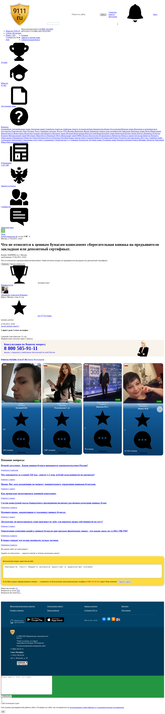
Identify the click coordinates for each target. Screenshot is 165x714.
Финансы (121, 140)
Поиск (30, 359)
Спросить (21, 452)
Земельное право (138, 131)
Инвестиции (18, 133)
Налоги (85, 136)
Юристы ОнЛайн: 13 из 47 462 (14, 359)
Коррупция (120, 133)
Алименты (50, 129)
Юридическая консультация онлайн (51, 26)
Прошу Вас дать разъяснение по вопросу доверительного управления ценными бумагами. (48, 484)
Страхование (48, 140)
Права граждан (74, 138)
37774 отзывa (44, 316)
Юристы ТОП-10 (13, 31)
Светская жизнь (133, 138)
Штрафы (142, 140)
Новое (10, 35)
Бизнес (107, 129)
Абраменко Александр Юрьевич (14, 295)
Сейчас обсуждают (13, 33)
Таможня (75, 140)
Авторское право (38, 129)
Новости (147, 136)
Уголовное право (109, 140)
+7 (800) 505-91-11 (17, 649)
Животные (79, 131)
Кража (134, 133)
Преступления (87, 138)
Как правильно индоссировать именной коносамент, (28, 493)
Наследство (94, 136)
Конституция (91, 133)
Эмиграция (159, 140)
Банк (91, 129)
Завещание (94, 131)
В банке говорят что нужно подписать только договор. (30, 540)
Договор (30, 131)
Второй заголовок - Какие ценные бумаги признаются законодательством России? (44, 465)
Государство (6, 131)
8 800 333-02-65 (92, 582)
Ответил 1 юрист (8, 479)
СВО (142, 138)
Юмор (4, 142)
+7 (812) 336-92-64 (17, 655)
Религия (122, 138)
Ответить (5, 264)
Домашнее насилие (48, 131)
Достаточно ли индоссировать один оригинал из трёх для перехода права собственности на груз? (52, 521)
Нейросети (116, 136)
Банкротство (98, 129)
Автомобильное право (21, 129)
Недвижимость (105, 136)
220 (18, 591)
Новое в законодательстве (132, 136)
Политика (56, 138)
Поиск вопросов (53, 610)
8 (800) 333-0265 (46, 29)
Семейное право (155, 138)
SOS (7, 40)
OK (3, 712)
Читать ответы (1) (17, 264)
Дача (25, 131)
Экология (150, 140)
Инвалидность (7, 133)
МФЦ (79, 136)
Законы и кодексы (90, 606)
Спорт (40, 140)
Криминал (148, 133)
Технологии (84, 140)
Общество (27, 138)
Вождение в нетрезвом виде (145, 129)
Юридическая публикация (17, 142)
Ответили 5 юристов (9, 470)
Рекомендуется (7, 285)
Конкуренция (79, 133)
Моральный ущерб (69, 136)
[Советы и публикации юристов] (20, 14)
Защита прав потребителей (110, 131)
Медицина (31, 136)
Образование (17, 138)
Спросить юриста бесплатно (113, 14)
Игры (147, 131)
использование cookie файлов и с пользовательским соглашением (97, 707)
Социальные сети (29, 140)
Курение (4, 136)
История (70, 133)
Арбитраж (67, 129)
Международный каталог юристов (22, 606)
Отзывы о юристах (17, 610)
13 (17, 588)
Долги (37, 131)
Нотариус (155, 136)
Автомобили (6, 129)
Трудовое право (95, 140)
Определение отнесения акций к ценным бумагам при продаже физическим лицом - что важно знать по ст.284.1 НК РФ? (64, 531)
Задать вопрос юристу (10, 326)
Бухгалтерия (115, 129)
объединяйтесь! (53, 23)
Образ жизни (6, 138)
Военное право (127, 129)
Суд (69, 140)
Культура (156, 133)
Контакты (125, 606)
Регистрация (39, 359)
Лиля (3, 234)
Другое (59, 131)
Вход (155, 14)
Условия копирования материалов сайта (31, 646)
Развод (116, 138)
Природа (97, 138)
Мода (58, 136)
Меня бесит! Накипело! (46, 136)
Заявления (126, 131)
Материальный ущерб (17, 136)
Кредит (140, 133)
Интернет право (59, 133)
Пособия (64, 138)
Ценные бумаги (132, 140)
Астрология (84, 129)
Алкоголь (59, 129)
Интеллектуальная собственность (38, 133)
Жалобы (71, 131)
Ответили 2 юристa (9, 507)
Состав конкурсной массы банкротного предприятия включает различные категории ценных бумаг (54, 503)
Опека (35, 138)
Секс (146, 138)
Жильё (87, 131)
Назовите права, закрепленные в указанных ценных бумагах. (33, 512)
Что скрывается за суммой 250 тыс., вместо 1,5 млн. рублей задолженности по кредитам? (48, 475)
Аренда (75, 129)
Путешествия (107, 138)
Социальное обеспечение (11, 140)
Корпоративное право (106, 133)
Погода (49, 138)
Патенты (42, 138)
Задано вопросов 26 (9, 236)
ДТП (65, 131)
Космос (128, 133)
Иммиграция (155, 131)
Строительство (60, 140)
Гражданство (17, 131)
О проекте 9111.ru (90, 610)
